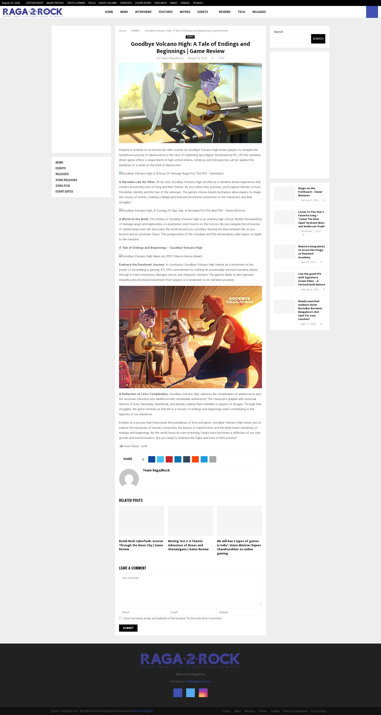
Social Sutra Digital (142, 711)
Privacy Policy (318, 711)
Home (109, 11)
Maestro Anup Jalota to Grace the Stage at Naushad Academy (311, 252)
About (238, 711)
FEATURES (166, 11)
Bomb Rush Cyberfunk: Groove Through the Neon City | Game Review (141, 545)
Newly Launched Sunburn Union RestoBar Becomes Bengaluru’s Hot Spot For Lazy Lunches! (310, 310)
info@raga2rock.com (198, 681)
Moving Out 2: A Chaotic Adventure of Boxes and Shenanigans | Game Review (188, 545)
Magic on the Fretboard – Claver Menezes (310, 192)
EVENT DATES (64, 191)
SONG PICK (63, 185)
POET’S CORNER (76, 3)
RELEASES (259, 11)
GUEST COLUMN (107, 3)
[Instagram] (362, 12)
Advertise (250, 711)
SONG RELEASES (66, 180)
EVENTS (202, 11)
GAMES (190, 37)
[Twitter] (357, 12)
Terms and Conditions (295, 711)
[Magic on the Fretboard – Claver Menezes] (284, 194)
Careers (275, 711)
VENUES (185, 3)
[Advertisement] (85, 89)
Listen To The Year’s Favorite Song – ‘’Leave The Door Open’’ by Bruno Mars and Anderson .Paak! (311, 219)
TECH (241, 11)
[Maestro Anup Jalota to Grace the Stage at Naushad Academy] (284, 252)
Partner (263, 711)
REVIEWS (225, 11)
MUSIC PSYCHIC (55, 3)
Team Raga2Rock (172, 58)
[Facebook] (353, 12)
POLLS (92, 3)
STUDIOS (198, 3)
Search (278, 31)
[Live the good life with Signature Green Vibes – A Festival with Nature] (284, 279)
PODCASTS (161, 3)
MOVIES (185, 11)
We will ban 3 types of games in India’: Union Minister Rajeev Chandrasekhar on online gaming (239, 547)
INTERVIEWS (143, 11)
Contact (226, 711)
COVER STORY (143, 3)
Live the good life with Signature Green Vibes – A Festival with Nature (311, 279)
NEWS (124, 11)
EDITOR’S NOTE (34, 3)
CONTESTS (126, 3)
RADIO (173, 3)
